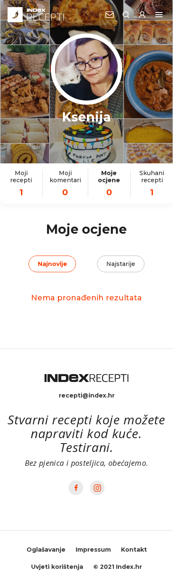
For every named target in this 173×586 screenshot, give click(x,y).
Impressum (93, 549)
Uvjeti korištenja (57, 567)
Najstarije (120, 264)
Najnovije (52, 264)
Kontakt (134, 549)
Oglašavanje (46, 549)
